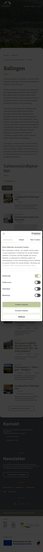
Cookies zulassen (21, 304)
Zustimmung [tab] (7, 239)
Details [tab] (21, 239)
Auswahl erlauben (21, 311)
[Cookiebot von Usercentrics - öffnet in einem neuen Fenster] (31, 234)
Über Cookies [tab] (35, 239)
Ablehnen (21, 317)
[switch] (38, 282)
